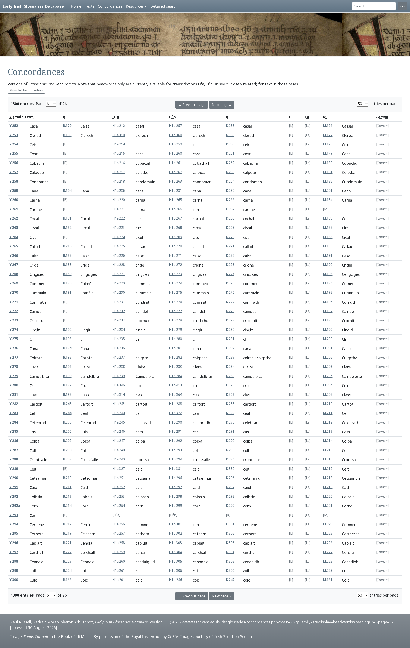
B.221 (67, 543)
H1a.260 (118, 561)
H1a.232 (118, 311)
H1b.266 (175, 209)
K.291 (230, 431)
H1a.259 (118, 552)
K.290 (230, 422)
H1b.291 (175, 431)
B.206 (67, 431)
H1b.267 (175, 218)
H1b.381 (175, 468)
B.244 (67, 413)
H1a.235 (118, 339)
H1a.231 (118, 302)
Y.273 (13, 320)
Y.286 (13, 440)
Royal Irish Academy (149, 636)
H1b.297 (175, 487)
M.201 (327, 190)
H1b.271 (175, 255)
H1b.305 (175, 561)
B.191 (67, 292)
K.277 (230, 302)
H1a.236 (118, 190)
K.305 (230, 561)
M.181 (327, 172)
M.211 (327, 413)
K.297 (230, 487)
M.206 (327, 376)
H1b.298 (175, 496)
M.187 (327, 227)
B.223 (67, 561)
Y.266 (13, 255)
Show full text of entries (26, 90)
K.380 (230, 468)
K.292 (230, 440)
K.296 (230, 478)
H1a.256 (118, 524)
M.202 (327, 357)
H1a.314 (118, 394)
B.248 (67, 404)
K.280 (230, 329)
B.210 (67, 478)
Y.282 (13, 404)
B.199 (67, 376)
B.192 (67, 329)
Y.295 (13, 533)
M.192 (327, 264)
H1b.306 (175, 570)
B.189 (67, 274)
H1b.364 (175, 394)
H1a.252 (118, 487)
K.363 (230, 394)
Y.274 (13, 329)
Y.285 (13, 431)
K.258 (230, 125)
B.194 (67, 190)
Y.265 (13, 246)
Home (76, 6)
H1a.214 (118, 144)
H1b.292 (175, 440)
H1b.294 (175, 459)
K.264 (230, 181)
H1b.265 (175, 200)
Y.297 (13, 552)
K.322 (230, 413)
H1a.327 (118, 468)
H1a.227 (118, 274)
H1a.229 (118, 283)
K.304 (230, 552)
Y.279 (13, 376)
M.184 (327, 200)
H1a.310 (118, 135)
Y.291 (13, 487)
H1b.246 (175, 580)
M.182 (327, 181)
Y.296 (13, 543)
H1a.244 (118, 413)
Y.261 (13, 209)
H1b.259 (175, 144)
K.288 (230, 404)
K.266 (230, 200)
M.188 (327, 237)
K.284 (230, 366)
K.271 (230, 246)
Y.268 (13, 274)
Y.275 (13, 339)
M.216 (327, 459)
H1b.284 (175, 376)
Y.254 (13, 144)
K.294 (230, 459)
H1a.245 (118, 422)
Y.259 (13, 190)
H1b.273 (175, 274)
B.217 (67, 524)
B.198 (67, 394)
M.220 (327, 496)
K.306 (230, 570)
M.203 (327, 366)
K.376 (230, 385)
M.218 (327, 478)
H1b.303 (175, 543)
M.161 (327, 580)
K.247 (230, 580)
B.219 (67, 533)
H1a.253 (118, 496)
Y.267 (13, 264)
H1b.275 (175, 292)
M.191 (327, 255)
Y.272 (13, 311)
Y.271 (13, 302)
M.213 (327, 431)
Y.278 (13, 366)
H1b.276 (175, 302)
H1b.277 (175, 311)
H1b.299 (175, 505)
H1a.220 (118, 200)
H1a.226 (118, 255)
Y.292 (13, 496)
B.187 (67, 255)
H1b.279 (175, 329)
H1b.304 (175, 552)
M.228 (327, 561)
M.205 (327, 394)
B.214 (67, 505)
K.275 (230, 283)
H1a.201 (118, 580)
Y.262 (13, 218)
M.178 (327, 144)
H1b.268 (175, 227)
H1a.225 (118, 246)
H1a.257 (118, 533)
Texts (89, 6)
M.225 (327, 533)
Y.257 (13, 172)
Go (402, 6)
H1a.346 (118, 385)
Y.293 (13, 515)
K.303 (230, 543)
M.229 (327, 570)
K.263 (230, 172)
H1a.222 (118, 218)
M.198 (327, 320)
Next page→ (222, 104)
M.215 (327, 450)
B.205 (67, 422)
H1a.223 (118, 227)
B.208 (67, 450)
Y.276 (13, 348)
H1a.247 (118, 440)
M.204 (327, 385)
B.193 (67, 339)
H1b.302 (175, 533)
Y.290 (13, 478)
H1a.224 (118, 237)
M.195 (327, 292)
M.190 (327, 246)
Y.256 (13, 163)
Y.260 (13, 200)
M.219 (327, 487)
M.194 (327, 283)
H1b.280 (175, 339)
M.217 (327, 468)
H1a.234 (118, 329)
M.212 (327, 422)
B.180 (67, 135)
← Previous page (191, 104)
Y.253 (13, 135)
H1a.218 (118, 181)
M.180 (327, 163)
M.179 (327, 153)
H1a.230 (118, 292)
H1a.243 (118, 404)
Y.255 (13, 153)
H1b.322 (175, 413)
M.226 (327, 543)
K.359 (230, 135)
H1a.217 (118, 172)
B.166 (67, 580)
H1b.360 (175, 135)
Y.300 (13, 580)
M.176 (327, 125)
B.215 (67, 246)
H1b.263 (175, 181)
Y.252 (13, 125)
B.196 (67, 366)
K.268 (230, 218)
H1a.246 (118, 431)
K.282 (230, 190)
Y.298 (13, 561)
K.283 (230, 357)
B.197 (67, 385)
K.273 (230, 264)
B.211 (67, 487)
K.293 (230, 450)
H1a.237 (118, 357)
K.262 (230, 163)
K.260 (230, 144)
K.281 (230, 339)
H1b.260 (175, 153)
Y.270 (13, 292)
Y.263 (13, 227)
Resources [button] (135, 6)
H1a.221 (118, 209)
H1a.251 (118, 478)
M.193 (327, 274)
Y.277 (13, 357)
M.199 (327, 329)
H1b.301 (175, 524)
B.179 (67, 125)
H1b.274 (175, 283)
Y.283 (13, 413)
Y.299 (13, 570)
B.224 (67, 570)
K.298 (230, 496)
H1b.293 (175, 450)
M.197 (327, 311)
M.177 (327, 135)
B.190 (67, 283)
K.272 (230, 255)
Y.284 (13, 422)
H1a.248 (118, 450)
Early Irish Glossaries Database (33, 6)
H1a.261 (118, 570)
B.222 (67, 552)
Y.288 (13, 459)
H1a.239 (118, 376)
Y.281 (13, 394)
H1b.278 (175, 320)
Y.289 (13, 468)
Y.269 (13, 283)
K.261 (230, 153)
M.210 (327, 404)
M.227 (327, 552)
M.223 (327, 524)
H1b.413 (175, 385)
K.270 (230, 237)
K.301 (230, 524)
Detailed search (163, 6)
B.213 (67, 496)
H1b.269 (175, 237)
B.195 (67, 357)
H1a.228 (118, 264)
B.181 (67, 218)
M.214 (327, 440)
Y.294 (13, 524)
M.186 (327, 218)
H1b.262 (175, 172)
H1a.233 (118, 320)
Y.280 (13, 385)
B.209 (67, 459)
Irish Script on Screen (233, 636)
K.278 (230, 311)
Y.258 (13, 181)
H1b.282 (175, 357)
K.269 (230, 227)
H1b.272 (175, 264)
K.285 (230, 376)
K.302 (230, 533)
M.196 (327, 302)
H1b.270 (175, 246)
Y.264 (13, 237)
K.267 (230, 209)
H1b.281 (175, 190)
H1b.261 (175, 163)
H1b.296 (175, 478)
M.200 (327, 339)
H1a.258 (118, 543)
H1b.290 (175, 422)
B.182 (67, 227)
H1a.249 (118, 459)
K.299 (230, 505)
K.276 (230, 292)
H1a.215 (118, 153)
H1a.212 (118, 125)
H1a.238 (118, 366)
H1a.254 (118, 505)
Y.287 (13, 450)
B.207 (67, 440)
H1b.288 (175, 404)
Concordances (110, 6)
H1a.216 (118, 163)
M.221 (327, 505)
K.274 (230, 274)
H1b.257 (175, 125)
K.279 (230, 320)
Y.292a (14, 505)
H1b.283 (175, 366)
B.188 (67, 264)
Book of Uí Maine (76, 636)
